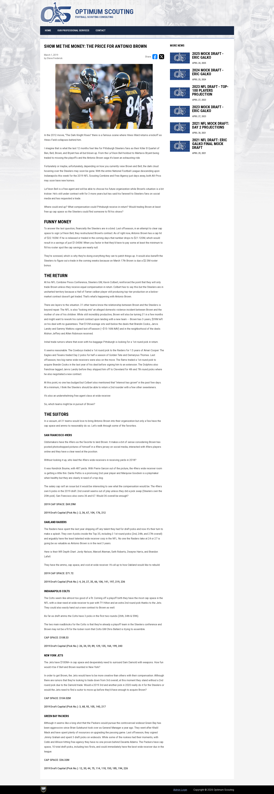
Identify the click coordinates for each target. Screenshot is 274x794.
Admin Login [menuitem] (180, 789)
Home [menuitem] (48, 30)
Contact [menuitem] (101, 30)
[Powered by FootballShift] (43, 789)
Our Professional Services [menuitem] (73, 30)
